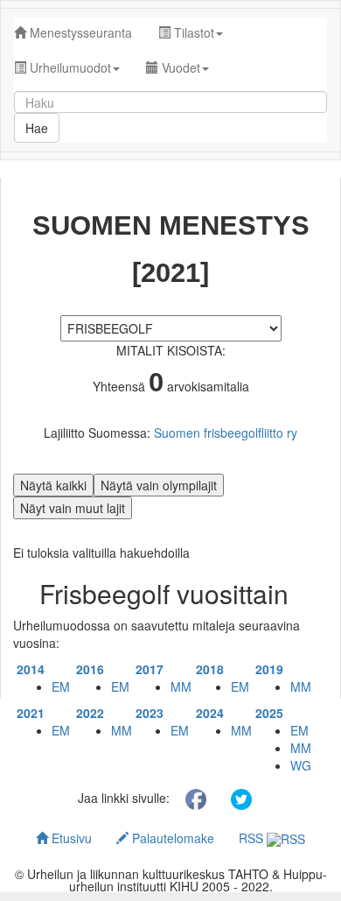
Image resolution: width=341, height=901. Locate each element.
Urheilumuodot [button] (68, 67)
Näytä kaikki (53, 485)
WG (300, 765)
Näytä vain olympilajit (159, 485)
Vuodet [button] (179, 67)
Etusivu (70, 838)
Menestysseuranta (79, 32)
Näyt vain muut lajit (72, 508)
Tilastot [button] (192, 32)
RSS (253, 838)
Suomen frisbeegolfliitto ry (225, 432)
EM (61, 686)
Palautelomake (171, 838)
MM (180, 686)
